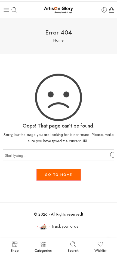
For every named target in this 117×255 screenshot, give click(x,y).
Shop (15, 250)
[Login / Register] (104, 10)
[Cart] (111, 10)
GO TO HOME (58, 174)
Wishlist (100, 250)
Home (58, 40)
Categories (43, 250)
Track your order (65, 226)
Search (73, 250)
